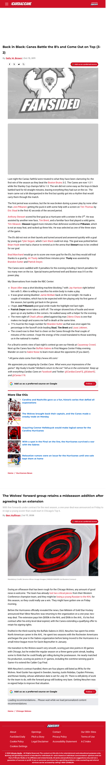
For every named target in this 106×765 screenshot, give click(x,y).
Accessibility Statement (65, 741)
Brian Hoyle (14, 244)
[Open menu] (6, 3)
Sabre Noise (33, 352)
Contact (57, 732)
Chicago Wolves (23, 711)
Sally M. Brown (14, 58)
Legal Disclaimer (39, 741)
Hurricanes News (24, 473)
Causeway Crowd (86, 344)
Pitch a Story (37, 736)
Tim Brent (44, 220)
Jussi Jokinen (80, 327)
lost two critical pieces (60, 593)
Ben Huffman (13, 515)
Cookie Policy (17, 741)
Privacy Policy (60, 736)
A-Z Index (86, 741)
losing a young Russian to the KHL (73, 596)
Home (10, 473)
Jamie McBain (47, 295)
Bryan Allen (16, 287)
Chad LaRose (36, 316)
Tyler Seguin (28, 241)
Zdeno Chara (73, 316)
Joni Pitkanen (20, 207)
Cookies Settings (18, 746)
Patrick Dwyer (35, 261)
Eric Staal (12, 210)
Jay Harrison (75, 287)
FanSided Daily (17, 736)
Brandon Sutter (15, 261)
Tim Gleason (14, 224)
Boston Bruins (55, 182)
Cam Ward (48, 241)
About (13, 732)
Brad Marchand (16, 254)
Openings (36, 732)
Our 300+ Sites (88, 732)
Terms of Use (88, 736)
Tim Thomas (86, 207)
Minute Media (16, 753)
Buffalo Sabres (43, 348)
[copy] (23, 64)
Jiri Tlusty (32, 258)
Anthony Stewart (16, 216)
